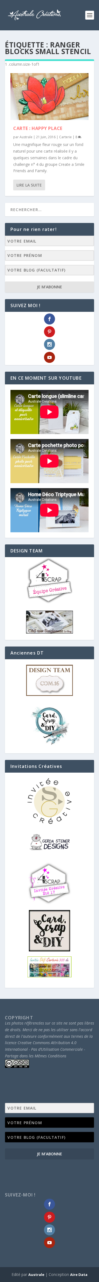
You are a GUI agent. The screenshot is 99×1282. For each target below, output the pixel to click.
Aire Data (78, 1274)
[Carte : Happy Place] (49, 96)
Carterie (65, 137)
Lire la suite (29, 185)
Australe (26, 137)
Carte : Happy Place (37, 128)
